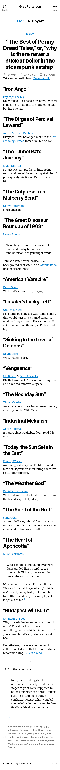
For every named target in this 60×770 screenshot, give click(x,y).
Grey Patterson (30, 6)
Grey (13, 74)
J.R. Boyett (9, 376)
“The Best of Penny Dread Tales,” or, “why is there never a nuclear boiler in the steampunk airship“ (30, 54)
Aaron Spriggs (12, 429)
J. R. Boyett (23, 736)
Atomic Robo (48, 265)
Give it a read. (34, 653)
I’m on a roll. (41, 78)
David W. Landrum (15, 491)
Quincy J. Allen (13, 310)
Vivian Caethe (12, 402)
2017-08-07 (30, 74)
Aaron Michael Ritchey (18, 133)
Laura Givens (11, 234)
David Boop (10, 354)
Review (30, 34)
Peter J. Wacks (29, 376)
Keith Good (10, 287)
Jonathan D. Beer (14, 618)
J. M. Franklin (12, 166)
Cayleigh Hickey (13, 97)
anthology (12, 730)
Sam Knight (10, 518)
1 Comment (50, 74)
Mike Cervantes (13, 554)
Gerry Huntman (13, 206)
